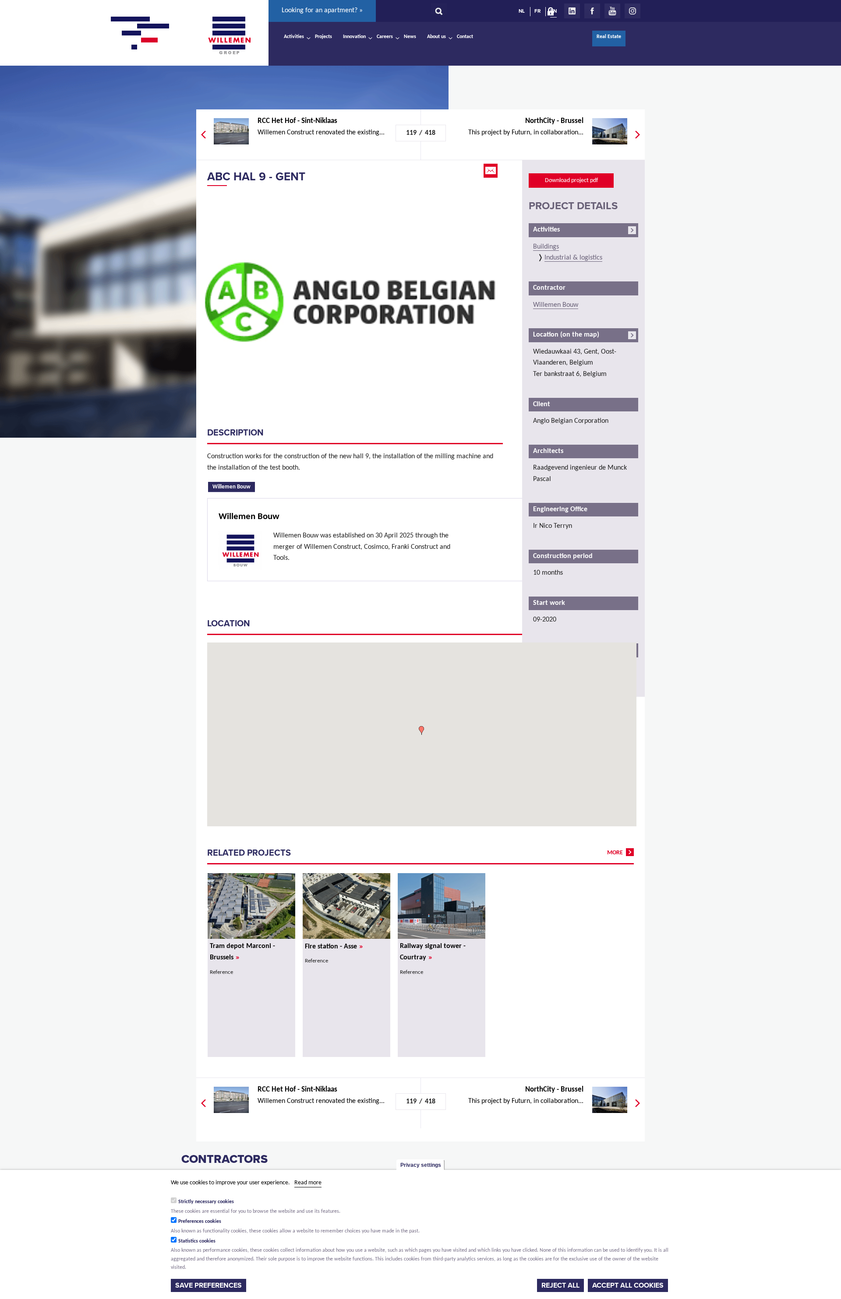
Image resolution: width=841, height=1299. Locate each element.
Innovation (354, 36)
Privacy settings (420, 1165)
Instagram (632, 11)
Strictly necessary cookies (206, 1201)
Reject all (560, 1285)
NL (522, 11)
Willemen (229, 35)
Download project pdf (571, 180)
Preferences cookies (199, 1221)
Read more (308, 1183)
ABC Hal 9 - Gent (256, 176)
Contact (465, 36)
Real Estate (609, 36)
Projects (323, 36)
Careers (385, 36)
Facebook (592, 11)
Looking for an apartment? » (322, 10)
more (615, 853)
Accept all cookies (628, 1285)
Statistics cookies (197, 1241)
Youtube (612, 11)
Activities (294, 36)
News (410, 36)
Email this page (491, 171)
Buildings (546, 246)
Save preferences (208, 1285)
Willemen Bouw (233, 486)
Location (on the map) (566, 334)
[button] (421, 730)
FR (537, 11)
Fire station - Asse (334, 946)
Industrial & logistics (573, 257)
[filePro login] (552, 13)
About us (436, 36)
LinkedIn (572, 11)
